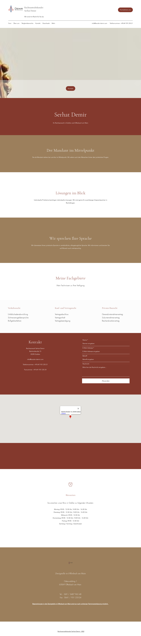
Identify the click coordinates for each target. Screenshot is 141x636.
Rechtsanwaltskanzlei (33, 7)
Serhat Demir (30, 10)
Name (85, 340)
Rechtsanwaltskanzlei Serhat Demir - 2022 (71, 631)
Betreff (85, 356)
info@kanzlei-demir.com (99, 23)
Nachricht (86, 364)
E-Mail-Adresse (88, 348)
